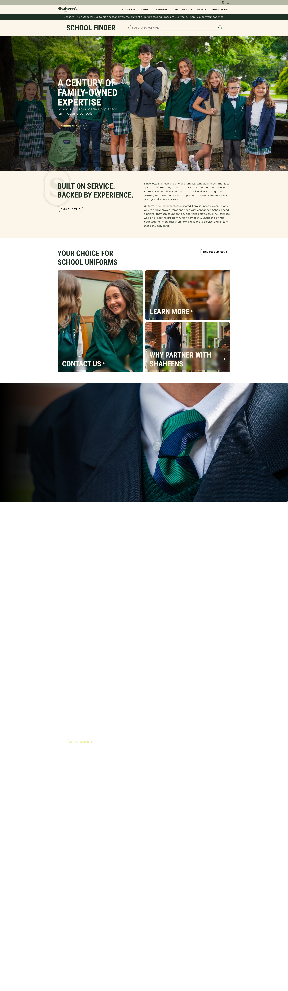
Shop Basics (145, 10)
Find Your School (128, 10)
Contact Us (202, 10)
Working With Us (162, 10)
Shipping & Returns (220, 10)
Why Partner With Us (183, 10)
